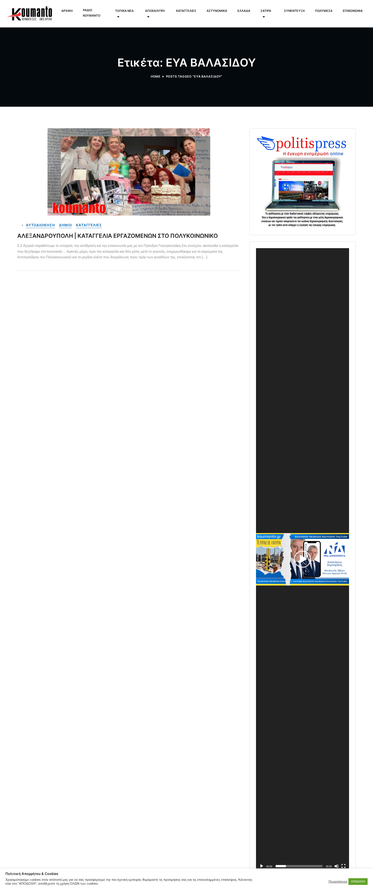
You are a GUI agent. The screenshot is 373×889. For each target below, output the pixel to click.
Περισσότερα (338, 881)
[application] (302, 559)
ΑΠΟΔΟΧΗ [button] (358, 881)
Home (156, 76)
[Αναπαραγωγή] (261, 866)
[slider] (299, 866)
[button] (302, 559)
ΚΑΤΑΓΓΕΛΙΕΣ (89, 225)
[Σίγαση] (336, 866)
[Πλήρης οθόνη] (343, 866)
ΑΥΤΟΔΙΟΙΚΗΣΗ (40, 225)
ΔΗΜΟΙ (65, 225)
